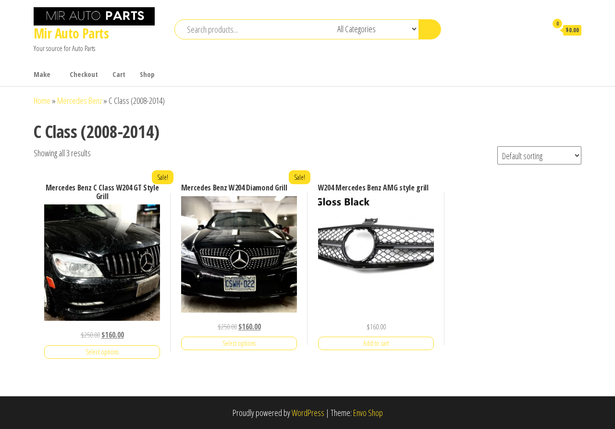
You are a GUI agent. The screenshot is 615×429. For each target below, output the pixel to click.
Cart (118, 74)
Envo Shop (368, 412)
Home (42, 100)
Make (42, 74)
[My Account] (535, 29)
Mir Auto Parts (71, 33)
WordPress (308, 412)
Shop (147, 74)
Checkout (84, 74)
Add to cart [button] (376, 343)
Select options (102, 351)
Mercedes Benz (79, 100)
